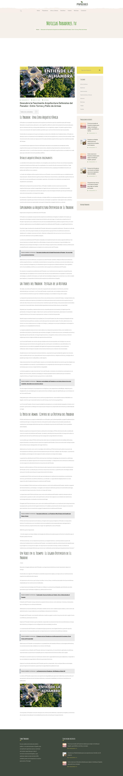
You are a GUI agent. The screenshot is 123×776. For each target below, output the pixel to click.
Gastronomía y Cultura (86, 95)
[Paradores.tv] (82, 3)
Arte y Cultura (83, 84)
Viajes (81, 105)
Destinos (82, 87)
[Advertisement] (61, 49)
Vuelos (82, 109)
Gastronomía (83, 91)
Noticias (82, 102)
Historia (46, 100)
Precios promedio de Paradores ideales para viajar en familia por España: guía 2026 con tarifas (93, 127)
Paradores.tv (25, 100)
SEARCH (99, 70)
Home (37, 29)
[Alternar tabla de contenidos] (35, 112)
